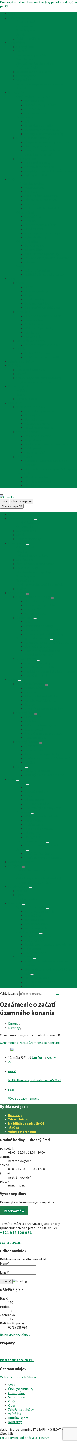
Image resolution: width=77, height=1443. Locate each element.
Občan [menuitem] (12, 179)
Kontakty (15, 1115)
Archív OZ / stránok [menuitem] (38, 353)
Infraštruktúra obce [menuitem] (30, 183)
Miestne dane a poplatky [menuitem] (33, 72)
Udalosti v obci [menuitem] (26, 398)
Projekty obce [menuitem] (26, 158)
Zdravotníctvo (19, 1119)
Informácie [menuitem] (24, 456)
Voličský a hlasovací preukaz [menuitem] (44, 274)
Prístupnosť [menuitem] (33, 448)
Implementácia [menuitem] (35, 452)
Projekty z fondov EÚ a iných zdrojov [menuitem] (50, 171)
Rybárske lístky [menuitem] (27, 67)
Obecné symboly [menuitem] (36, 291)
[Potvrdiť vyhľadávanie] (57, 994)
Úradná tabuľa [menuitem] (26, 22)
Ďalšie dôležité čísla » (15, 1335)
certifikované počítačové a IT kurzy (24, 1438)
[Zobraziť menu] (35, 519)
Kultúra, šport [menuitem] (18, 386)
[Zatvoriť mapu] (1, 494)
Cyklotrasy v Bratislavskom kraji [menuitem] (38, 378)
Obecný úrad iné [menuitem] (27, 241)
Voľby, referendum (22, 1131)
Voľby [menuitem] (20, 266)
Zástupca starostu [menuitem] (37, 423)
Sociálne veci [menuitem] (25, 59)
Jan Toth (38, 1057)
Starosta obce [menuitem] (34, 101)
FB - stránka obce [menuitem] (37, 477)
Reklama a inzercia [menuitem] (38, 436)
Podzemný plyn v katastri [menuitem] (42, 345)
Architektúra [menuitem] (34, 324)
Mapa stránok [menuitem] (34, 440)
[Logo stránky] (8, 497)
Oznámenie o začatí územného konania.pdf (30, 1042)
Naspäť (12, 1071)
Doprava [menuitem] (30, 204)
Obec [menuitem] (11, 278)
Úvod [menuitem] (11, 14)
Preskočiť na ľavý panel (43, 2)
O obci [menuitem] (20, 283)
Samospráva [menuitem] (16, 92)
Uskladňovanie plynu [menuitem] (30, 341)
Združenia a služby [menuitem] (21, 361)
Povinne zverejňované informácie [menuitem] (39, 84)
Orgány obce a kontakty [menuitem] (33, 96)
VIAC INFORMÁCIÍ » (11, 1242)
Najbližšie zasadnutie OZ (26, 1123)
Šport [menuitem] (20, 394)
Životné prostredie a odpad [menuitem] (35, 63)
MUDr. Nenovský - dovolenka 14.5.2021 (34, 1080)
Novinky (14, 1028)
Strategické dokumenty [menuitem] (32, 138)
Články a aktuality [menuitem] (20, 18)
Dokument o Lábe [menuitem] (37, 303)
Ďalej (11, 1089)
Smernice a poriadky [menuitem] (39, 125)
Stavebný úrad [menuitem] (26, 30)
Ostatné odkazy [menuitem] (27, 432)
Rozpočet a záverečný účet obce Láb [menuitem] (50, 142)
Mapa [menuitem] (28, 295)
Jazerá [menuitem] (21, 374)
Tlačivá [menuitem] (21, 88)
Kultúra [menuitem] (21, 390)
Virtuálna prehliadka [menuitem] (39, 427)
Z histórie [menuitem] (23, 312)
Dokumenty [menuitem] (24, 117)
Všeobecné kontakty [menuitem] (30, 407)
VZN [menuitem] (27, 121)
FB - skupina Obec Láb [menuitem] (40, 481)
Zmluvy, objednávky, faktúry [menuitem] (44, 134)
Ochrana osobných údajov (18, 1377)
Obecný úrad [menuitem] (16, 43)
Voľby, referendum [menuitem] (37, 270)
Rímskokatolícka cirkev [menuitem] (41, 200)
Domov (13, 1023)
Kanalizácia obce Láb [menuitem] (39, 167)
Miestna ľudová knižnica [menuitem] (41, 196)
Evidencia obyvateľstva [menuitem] (32, 55)
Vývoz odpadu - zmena (23, 1098)
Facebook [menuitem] (23, 473)
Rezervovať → (14, 1211)
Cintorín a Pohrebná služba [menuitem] (44, 208)
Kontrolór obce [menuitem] (35, 113)
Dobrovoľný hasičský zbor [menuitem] (42, 307)
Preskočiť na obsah (13, 2)
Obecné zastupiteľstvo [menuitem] (40, 105)
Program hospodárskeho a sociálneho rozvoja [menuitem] (42, 152)
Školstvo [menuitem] (31, 192)
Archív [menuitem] (20, 34)
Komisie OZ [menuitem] (33, 109)
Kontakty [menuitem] (15, 403)
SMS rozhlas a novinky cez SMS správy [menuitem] (51, 469)
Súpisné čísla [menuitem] (25, 80)
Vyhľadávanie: (9, 993)
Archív (51, 1057)
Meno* (4, 1263)
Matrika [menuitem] (21, 51)
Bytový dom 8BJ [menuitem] (36, 175)
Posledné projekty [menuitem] (37, 163)
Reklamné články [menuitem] (28, 38)
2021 (11, 1062)
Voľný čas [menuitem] (14, 365)
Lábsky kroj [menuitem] (32, 332)
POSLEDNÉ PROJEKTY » (17, 1360)
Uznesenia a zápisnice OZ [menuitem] (42, 129)
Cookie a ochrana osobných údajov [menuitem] (48, 444)
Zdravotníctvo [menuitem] (35, 187)
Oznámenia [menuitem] (24, 26)
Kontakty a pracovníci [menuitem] (40, 411)
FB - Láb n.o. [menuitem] (33, 485)
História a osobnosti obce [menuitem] (43, 316)
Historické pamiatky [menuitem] (39, 328)
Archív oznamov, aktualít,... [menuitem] (43, 357)
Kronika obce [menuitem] (34, 320)
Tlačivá (13, 1127)
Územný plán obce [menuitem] (38, 146)
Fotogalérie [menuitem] (33, 336)
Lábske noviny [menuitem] (34, 299)
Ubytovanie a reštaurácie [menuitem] (33, 382)
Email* (5, 1272)
